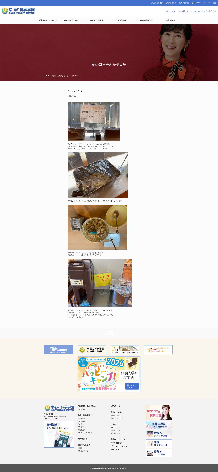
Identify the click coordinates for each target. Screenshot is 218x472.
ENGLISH (197, 3)
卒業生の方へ (186, 3)
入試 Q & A (81, 409)
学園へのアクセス (118, 439)
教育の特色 (170, 20)
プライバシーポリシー (120, 446)
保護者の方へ (173, 3)
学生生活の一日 (83, 451)
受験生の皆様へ (158, 3)
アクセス (171, 11)
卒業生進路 (81, 430)
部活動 (80, 448)
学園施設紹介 (121, 20)
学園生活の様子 (146, 20)
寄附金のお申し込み (118, 418)
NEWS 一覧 (115, 406)
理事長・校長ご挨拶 (85, 433)
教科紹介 (81, 424)
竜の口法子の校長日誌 (207, 11)
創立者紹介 (81, 418)
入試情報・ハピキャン (47, 20)
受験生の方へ (115, 428)
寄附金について (116, 416)
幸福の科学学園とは (72, 20)
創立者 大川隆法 (96, 20)
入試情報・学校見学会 (87, 406)
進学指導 (81, 427)
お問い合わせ (186, 11)
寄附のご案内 (116, 412)
